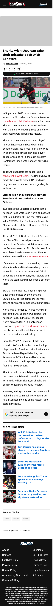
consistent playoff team (15, 176)
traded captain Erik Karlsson (18, 121)
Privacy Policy (9, 565)
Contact (6, 555)
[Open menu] (4, 4)
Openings (37, 549)
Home (5, 531)
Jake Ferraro (12, 63)
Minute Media (16, 587)
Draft (7, 519)
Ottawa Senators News (20, 531)
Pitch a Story (39, 560)
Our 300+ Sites (40, 555)
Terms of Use (39, 565)
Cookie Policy (9, 570)
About (5, 549)
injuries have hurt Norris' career (30, 326)
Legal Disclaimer (41, 570)
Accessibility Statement (15, 575)
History (25, 519)
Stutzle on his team (37, 256)
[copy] (19, 69)
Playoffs (16, 519)
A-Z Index (37, 575)
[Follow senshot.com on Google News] (46, 414)
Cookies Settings (11, 580)
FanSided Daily (10, 560)
